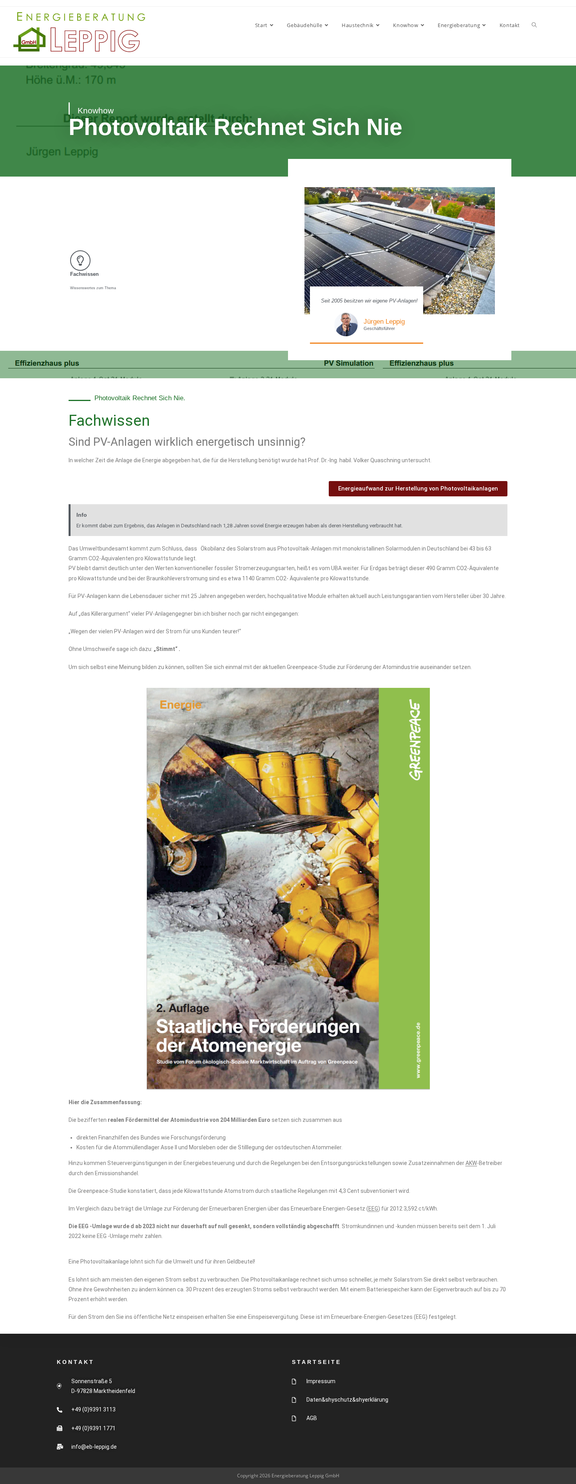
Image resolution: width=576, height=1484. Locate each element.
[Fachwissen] (80, 260)
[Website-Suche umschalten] (534, 25)
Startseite (316, 1362)
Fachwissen (84, 274)
